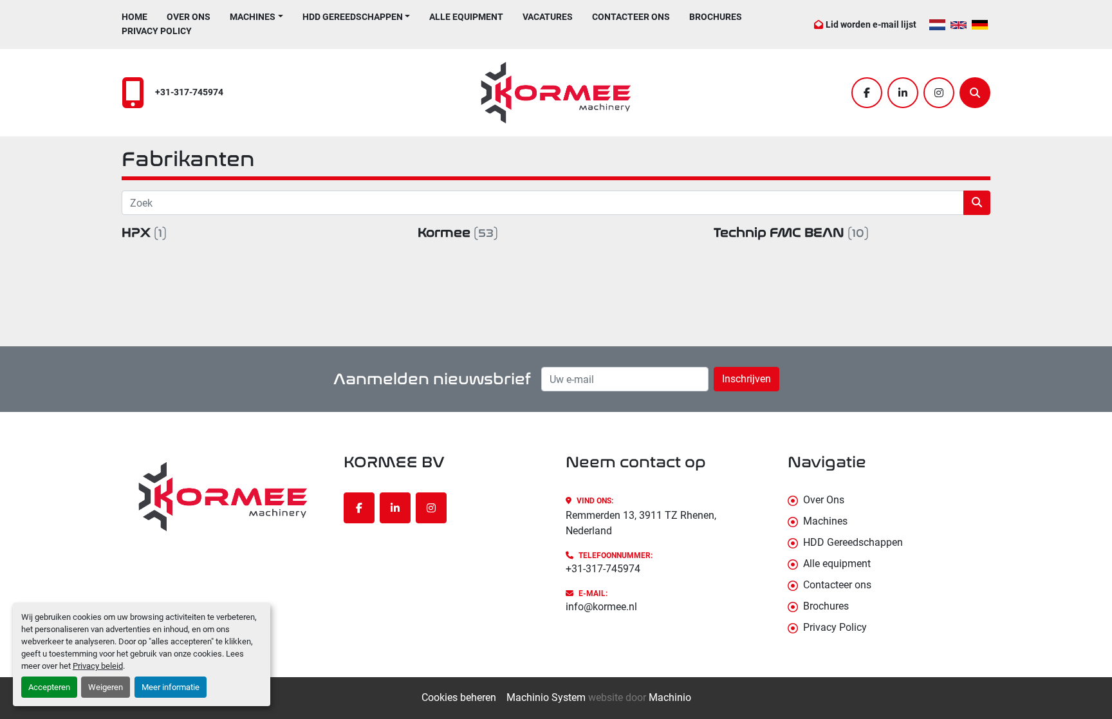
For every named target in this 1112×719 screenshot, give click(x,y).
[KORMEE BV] (223, 496)
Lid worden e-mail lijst (871, 24)
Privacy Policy (157, 31)
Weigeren (105, 687)
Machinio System (546, 697)
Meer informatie (170, 687)
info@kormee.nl (601, 607)
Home (134, 17)
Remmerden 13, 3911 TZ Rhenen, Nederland (641, 523)
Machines (252, 17)
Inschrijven (746, 379)
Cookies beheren (459, 697)
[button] (256, 17)
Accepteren (49, 687)
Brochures (715, 17)
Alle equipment (466, 17)
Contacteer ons (631, 17)
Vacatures (548, 17)
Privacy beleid (98, 666)
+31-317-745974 (189, 92)
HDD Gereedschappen (352, 17)
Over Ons (188, 17)
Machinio (670, 697)
